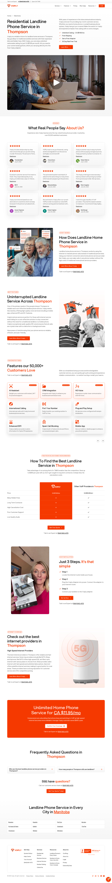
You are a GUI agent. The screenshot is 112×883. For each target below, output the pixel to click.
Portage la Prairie (13, 826)
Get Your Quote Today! (56, 791)
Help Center (27, 856)
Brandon (10, 822)
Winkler (35, 831)
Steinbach (60, 826)
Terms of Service (39, 876)
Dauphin (35, 822)
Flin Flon (59, 822)
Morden (84, 822)
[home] (12, 5)
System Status (28, 853)
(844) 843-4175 (78, 271)
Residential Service (40, 854)
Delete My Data (67, 865)
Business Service (41, 858)
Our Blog (65, 853)
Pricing (75, 6)
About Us (65, 856)
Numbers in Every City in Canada (55, 864)
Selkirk (35, 826)
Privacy (65, 862)
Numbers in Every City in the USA (55, 859)
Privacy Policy (29, 876)
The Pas (84, 826)
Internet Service (41, 861)
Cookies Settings (50, 876)
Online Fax (40, 867)
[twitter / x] (98, 876)
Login (101, 6)
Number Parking (41, 864)
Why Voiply (83, 6)
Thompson (11, 831)
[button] (58, 5)
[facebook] (93, 876)
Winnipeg (60, 831)
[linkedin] (101, 876)
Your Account (28, 859)
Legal (64, 859)
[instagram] (96, 876)
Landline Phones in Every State (55, 854)
